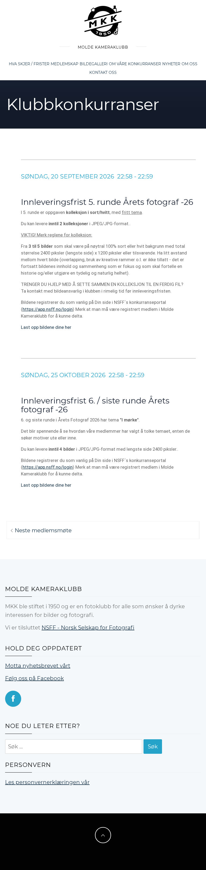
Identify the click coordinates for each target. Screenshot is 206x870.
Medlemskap (64, 63)
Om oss (189, 63)
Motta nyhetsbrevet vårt (37, 665)
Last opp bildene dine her (46, 327)
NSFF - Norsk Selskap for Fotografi (88, 627)
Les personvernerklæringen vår (47, 782)
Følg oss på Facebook (34, 678)
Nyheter (171, 63)
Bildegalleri (94, 63)
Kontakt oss (103, 72)
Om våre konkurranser (135, 63)
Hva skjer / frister (29, 63)
